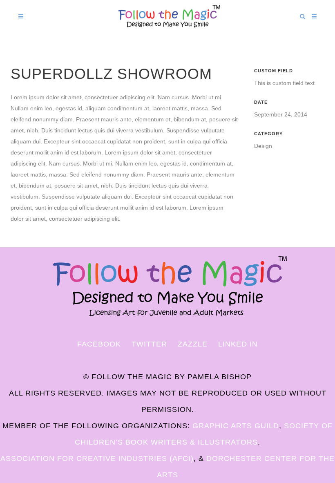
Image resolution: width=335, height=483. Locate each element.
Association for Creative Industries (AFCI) (97, 458)
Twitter (149, 344)
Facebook (99, 344)
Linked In (238, 344)
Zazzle (193, 344)
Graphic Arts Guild (235, 426)
